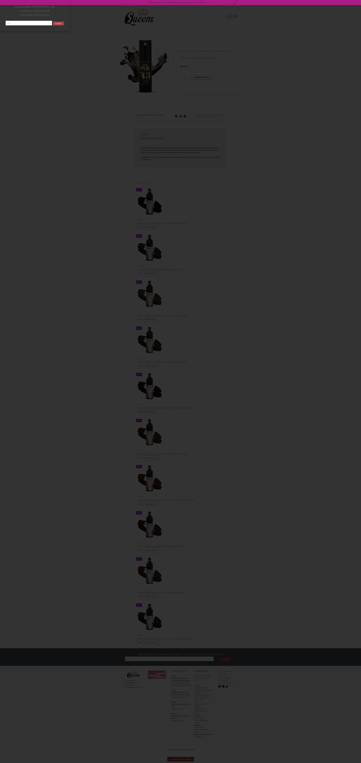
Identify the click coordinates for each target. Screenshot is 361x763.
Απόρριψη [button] (208, 2)
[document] (180, 381)
